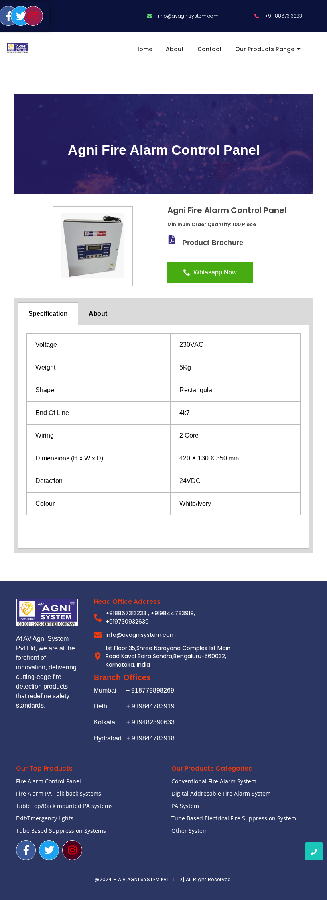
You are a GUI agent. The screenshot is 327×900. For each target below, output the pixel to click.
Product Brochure (212, 243)
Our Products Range (264, 49)
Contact (209, 49)
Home (143, 49)
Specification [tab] (48, 313)
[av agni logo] (18, 48)
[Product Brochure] (171, 239)
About (175, 49)
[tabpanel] (163, 436)
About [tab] (98, 313)
